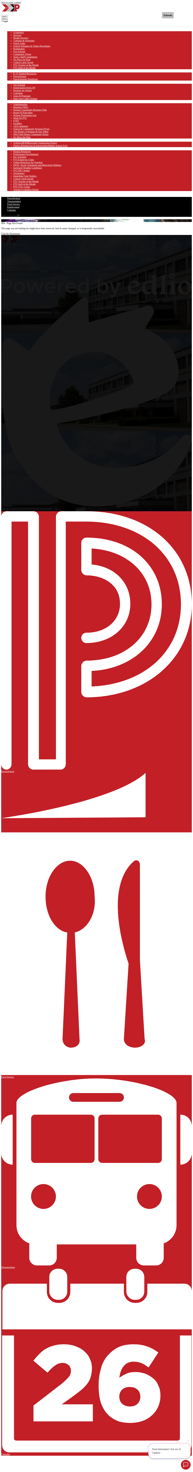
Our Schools (19, 51)
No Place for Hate (21, 59)
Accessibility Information (19, 261)
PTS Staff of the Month (24, 68)
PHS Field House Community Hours (30, 134)
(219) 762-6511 (55, 271)
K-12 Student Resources (24, 73)
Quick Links (19, 43)
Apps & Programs (21, 96)
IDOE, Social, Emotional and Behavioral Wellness (37, 165)
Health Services (20, 38)
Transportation (14, 201)
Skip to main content (11, 2)
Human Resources (22, 151)
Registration (19, 49)
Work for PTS (20, 118)
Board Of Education (23, 112)
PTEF (16, 121)
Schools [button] (167, 15)
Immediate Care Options (24, 176)
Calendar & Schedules (24, 40)
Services (17, 35)
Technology (19, 173)
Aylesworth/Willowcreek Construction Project (35, 143)
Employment (13, 207)
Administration (20, 104)
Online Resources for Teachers (28, 162)
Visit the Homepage (10, 233)
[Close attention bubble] (188, 1440)
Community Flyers (22, 54)
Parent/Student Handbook (25, 79)
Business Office (20, 107)
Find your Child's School (25, 98)
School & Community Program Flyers (31, 129)
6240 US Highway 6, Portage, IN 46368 (20, 271)
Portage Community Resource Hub (30, 110)
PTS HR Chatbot (21, 170)
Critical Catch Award (23, 62)
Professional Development (25, 154)
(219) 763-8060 (108, 271)
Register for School (22, 90)
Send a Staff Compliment (25, 57)
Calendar (11, 210)
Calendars (18, 93)
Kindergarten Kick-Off (24, 87)
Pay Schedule (19, 157)
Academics (18, 32)
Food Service (13, 204)
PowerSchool (19, 76)
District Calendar (15, 263)
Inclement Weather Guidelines (27, 168)
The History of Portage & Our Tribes (30, 131)
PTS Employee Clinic (23, 159)
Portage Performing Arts (24, 115)
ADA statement (20, 126)
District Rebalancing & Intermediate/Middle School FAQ (40, 145)
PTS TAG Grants (21, 187)
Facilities (17, 123)
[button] (13, 29)
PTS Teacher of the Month (26, 65)
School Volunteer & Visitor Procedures (31, 46)
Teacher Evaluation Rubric (26, 189)
